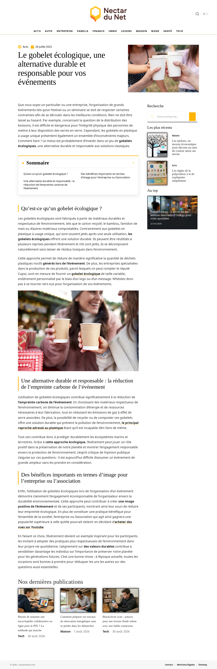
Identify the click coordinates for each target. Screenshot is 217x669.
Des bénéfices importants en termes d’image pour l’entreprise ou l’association (105, 175)
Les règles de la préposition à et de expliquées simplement (183, 175)
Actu (174, 165)
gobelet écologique (85, 274)
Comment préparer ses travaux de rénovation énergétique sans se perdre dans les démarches (78, 621)
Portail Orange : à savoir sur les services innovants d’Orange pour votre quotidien (170, 215)
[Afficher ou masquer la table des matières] (91, 163)
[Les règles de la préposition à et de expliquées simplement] (157, 173)
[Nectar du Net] (108, 13)
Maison (65, 631)
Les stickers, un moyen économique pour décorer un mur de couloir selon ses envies (184, 147)
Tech (21, 636)
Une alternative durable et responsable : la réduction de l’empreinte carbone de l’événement (49, 184)
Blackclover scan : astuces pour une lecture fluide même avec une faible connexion (120, 621)
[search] (197, 14)
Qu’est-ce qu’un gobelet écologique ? (46, 174)
